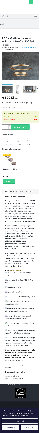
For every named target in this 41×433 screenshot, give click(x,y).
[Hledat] (3, 16)
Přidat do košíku (19, 127)
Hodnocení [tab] (23, 191)
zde (26, 415)
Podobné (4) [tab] (14, 191)
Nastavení (20, 421)
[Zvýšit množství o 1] (10, 126)
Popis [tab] (7, 191)
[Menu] (36, 16)
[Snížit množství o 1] (10, 128)
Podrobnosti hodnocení (28, 47)
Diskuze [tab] (30, 191)
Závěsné (16, 376)
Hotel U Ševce (13, 385)
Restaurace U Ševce (26, 385)
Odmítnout (10, 428)
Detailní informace (8, 135)
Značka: (9, 49)
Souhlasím (29, 428)
